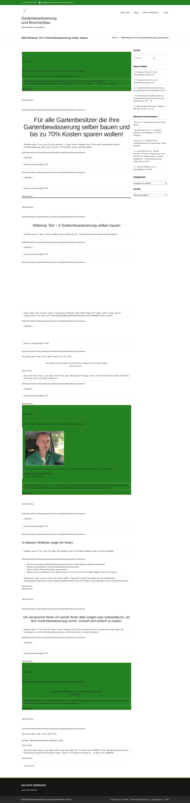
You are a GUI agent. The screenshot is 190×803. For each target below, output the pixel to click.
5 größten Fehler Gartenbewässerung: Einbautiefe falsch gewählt (149, 143)
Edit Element (27, 71)
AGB (61, 740)
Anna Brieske (142, 151)
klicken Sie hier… (77, 366)
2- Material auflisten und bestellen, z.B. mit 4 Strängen (147, 132)
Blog (136, 12)
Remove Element (78, 71)
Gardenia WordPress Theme (60, 799)
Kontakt (25, 740)
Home (114, 38)
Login (165, 12)
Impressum (53, 740)
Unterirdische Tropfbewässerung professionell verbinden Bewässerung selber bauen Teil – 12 (148, 98)
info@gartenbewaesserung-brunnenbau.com (57, 2)
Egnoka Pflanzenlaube (34, 476)
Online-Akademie (151, 12)
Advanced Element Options (55, 71)
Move (69, 71)
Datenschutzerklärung (39, 740)
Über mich (125, 12)
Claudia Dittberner (144, 167)
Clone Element (38, 71)
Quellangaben (156, 799)
